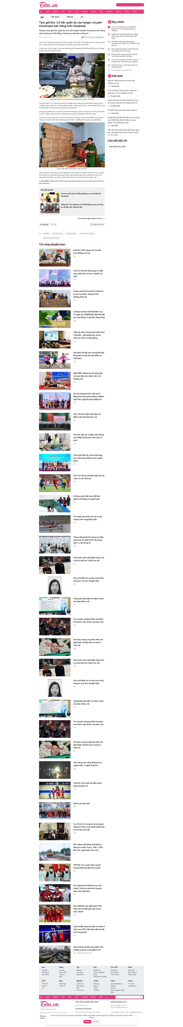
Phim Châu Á (115, 974)
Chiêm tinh (79, 984)
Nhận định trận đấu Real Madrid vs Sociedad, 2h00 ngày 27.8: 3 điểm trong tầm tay (125, 44)
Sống (55, 12)
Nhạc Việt (131, 970)
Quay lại (45, 224)
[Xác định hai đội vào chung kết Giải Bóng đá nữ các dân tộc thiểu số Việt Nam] (55, 360)
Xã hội (96, 988)
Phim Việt (114, 970)
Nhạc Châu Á (132, 972)
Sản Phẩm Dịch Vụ (117, 984)
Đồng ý (87, 1022)
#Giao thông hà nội (84, 953)
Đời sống (96, 984)
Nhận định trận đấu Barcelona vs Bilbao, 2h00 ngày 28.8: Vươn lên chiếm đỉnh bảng (125, 36)
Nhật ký (78, 970)
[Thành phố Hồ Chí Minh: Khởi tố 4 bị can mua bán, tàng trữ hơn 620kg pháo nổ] (55, 299)
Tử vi (77, 988)
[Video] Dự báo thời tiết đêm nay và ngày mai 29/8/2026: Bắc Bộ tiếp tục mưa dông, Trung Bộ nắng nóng (124, 120)
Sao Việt (44, 970)
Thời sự (70, 17)
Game (134, 12)
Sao (48, 12)
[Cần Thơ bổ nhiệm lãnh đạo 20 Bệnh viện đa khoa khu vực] (55, 421)
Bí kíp (95, 974)
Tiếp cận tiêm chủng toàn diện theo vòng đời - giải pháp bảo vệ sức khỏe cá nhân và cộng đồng (123, 132)
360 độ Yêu (80, 974)
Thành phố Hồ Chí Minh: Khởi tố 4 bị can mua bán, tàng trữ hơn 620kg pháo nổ (123, 101)
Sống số (113, 986)
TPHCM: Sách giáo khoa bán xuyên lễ (122, 110)
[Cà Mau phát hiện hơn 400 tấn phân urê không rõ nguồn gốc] (55, 503)
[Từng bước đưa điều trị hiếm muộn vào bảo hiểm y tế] (55, 606)
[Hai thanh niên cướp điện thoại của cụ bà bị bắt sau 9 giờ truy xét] (55, 565)
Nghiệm (109, 12)
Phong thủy (80, 990)
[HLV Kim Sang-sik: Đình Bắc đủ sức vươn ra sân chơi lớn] (55, 483)
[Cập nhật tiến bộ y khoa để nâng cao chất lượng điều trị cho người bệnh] (55, 462)
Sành (126, 12)
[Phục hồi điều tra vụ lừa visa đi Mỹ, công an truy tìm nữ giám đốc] (55, 585)
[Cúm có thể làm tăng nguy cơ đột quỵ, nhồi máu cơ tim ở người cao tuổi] (55, 278)
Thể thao (96, 990)
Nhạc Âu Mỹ (132, 974)
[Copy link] (55, 224)
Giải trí (96, 986)
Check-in (62, 974)
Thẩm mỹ (62, 986)
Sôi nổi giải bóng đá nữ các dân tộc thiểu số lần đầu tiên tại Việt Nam (125, 50)
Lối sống (62, 970)
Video (118, 12)
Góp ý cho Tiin (99, 224)
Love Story (79, 972)
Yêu (62, 12)
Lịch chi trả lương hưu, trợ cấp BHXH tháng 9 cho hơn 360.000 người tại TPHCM (124, 29)
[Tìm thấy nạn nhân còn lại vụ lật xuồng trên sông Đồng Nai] (55, 524)
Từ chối (95, 1022)
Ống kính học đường (100, 977)
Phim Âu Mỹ (115, 972)
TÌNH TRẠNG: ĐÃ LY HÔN (117, 147)
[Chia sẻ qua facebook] (51, 224)
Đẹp (100, 12)
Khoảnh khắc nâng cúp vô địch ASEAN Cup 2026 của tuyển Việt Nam (124, 55)
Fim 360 (85, 12)
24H (76, 12)
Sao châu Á (45, 972)
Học (69, 12)
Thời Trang (62, 984)
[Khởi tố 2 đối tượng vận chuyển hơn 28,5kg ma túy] (55, 257)
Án (82, 17)
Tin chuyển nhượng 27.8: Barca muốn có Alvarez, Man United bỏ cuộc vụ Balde (125, 61)
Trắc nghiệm (80, 986)
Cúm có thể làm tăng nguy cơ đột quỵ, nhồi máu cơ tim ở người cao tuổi (122, 91)
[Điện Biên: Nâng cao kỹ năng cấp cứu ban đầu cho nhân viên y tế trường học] (55, 380)
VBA (60, 977)
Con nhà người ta (99, 972)
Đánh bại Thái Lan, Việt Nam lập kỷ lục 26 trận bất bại (125, 66)
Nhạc (93, 12)
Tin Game (131, 984)
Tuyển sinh (97, 970)
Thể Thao (55, 17)
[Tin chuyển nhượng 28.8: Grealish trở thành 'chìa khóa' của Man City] (55, 626)
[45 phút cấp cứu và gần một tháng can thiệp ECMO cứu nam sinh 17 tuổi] (55, 442)
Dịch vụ (113, 988)
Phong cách (63, 972)
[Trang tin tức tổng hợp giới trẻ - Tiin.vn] (48, 5)
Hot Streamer (132, 986)
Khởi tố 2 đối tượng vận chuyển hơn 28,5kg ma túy (121, 81)
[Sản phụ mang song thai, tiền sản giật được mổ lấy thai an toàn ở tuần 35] (55, 647)
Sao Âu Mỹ (45, 974)
